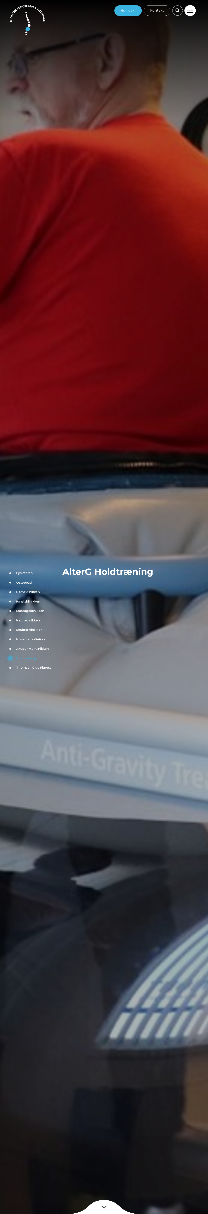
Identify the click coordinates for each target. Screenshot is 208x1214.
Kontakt (157, 10)
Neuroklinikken (28, 620)
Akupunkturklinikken (32, 649)
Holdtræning (26, 658)
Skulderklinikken (29, 630)
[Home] (27, 20)
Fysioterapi (24, 573)
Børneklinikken (28, 592)
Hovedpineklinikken (32, 639)
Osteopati (24, 582)
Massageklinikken (30, 611)
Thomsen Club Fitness (33, 667)
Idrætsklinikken (28, 601)
